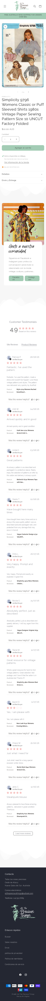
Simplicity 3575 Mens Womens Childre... (27, 582)
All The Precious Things (25, 994)
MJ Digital (25, 996)
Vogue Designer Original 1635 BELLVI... (27, 631)
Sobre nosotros (11, 942)
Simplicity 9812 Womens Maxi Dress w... (27, 683)
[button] (5, 6)
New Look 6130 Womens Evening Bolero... (25, 725)
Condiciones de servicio (14, 964)
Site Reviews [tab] (12, 344)
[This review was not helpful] (36, 399)
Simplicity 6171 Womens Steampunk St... (25, 815)
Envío (7, 948)
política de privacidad (13, 953)
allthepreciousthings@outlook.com (19, 893)
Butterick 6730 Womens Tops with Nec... (27, 481)
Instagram (31, 278)
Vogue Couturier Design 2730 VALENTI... (27, 535)
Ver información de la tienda (16, 162)
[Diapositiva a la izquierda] (17, 92)
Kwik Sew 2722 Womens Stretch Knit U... (25, 432)
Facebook (16, 278)
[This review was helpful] (32, 399)
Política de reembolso (14, 959)
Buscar (8, 937)
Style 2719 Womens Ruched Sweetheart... (26, 391)
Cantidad (5, 134)
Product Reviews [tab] (29, 344)
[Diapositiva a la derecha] (28, 92)
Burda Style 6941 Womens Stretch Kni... (26, 768)
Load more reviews (23, 833)
